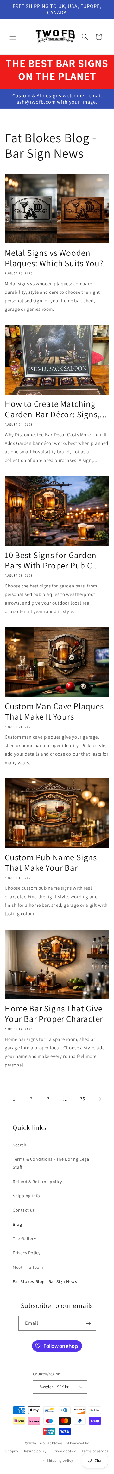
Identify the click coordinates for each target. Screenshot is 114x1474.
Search (20, 1145)
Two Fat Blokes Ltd (53, 1443)
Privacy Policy (26, 1253)
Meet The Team (28, 1267)
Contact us (24, 1210)
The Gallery (24, 1238)
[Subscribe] (89, 1323)
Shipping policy (60, 1460)
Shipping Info (26, 1196)
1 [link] (14, 1099)
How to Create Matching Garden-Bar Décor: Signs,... (56, 409)
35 (82, 1099)
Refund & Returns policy (37, 1181)
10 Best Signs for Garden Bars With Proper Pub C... (52, 560)
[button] (13, 37)
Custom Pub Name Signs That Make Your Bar (51, 862)
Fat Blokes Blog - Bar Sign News (45, 1281)
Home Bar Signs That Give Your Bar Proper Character (54, 1013)
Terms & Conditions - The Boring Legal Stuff (52, 1163)
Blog (17, 1224)
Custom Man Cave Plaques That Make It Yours (54, 711)
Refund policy (35, 1451)
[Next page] (100, 1099)
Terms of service (95, 1451)
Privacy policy (64, 1451)
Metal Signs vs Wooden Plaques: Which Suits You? (54, 258)
